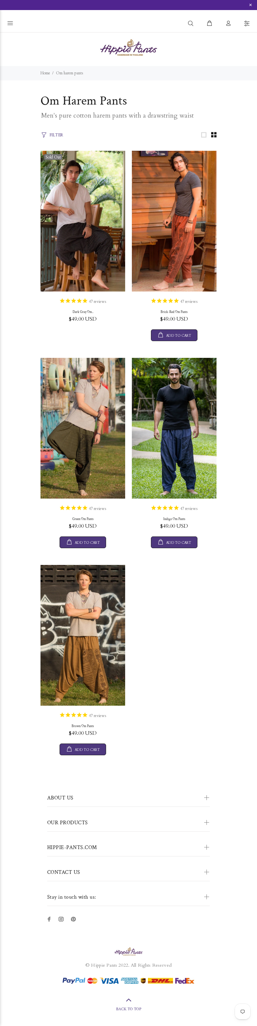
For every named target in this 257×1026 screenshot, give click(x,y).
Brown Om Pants (83, 726)
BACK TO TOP (128, 1009)
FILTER (56, 135)
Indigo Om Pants (174, 519)
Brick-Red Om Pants (174, 312)
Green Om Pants (83, 519)
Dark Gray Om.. (83, 312)
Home (45, 73)
